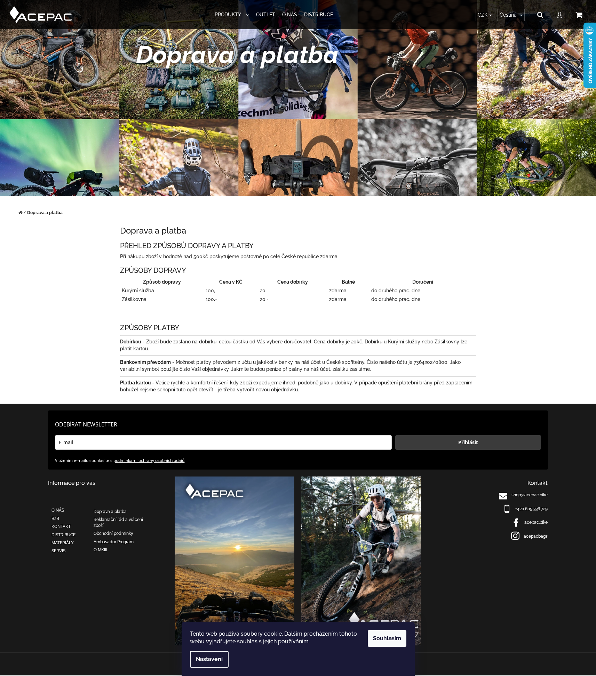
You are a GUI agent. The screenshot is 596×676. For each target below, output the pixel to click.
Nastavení (209, 659)
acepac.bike (536, 522)
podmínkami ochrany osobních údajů (148, 460)
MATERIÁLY (62, 542)
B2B (55, 518)
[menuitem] (232, 15)
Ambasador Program (114, 541)
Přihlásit (468, 442)
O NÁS (57, 510)
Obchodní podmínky (113, 533)
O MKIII (100, 549)
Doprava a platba (110, 511)
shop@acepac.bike (529, 494)
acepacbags (536, 536)
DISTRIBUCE (63, 534)
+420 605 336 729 (531, 508)
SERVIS (58, 550)
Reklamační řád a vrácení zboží (118, 522)
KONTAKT (61, 526)
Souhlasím (387, 638)
